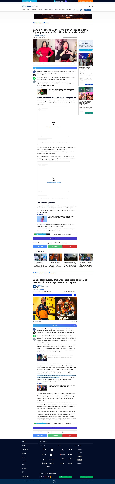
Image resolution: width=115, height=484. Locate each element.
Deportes (45, 9)
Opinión (56, 9)
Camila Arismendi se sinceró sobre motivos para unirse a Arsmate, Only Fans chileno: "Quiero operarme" (61, 217)
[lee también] (42, 92)
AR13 (47, 206)
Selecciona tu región (27, 1)
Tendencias (51, 9)
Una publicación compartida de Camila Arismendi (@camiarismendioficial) (54, 142)
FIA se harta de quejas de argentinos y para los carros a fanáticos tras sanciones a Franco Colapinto (61, 386)
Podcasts (23, 9)
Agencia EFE (39, 285)
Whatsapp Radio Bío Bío (87, 477)
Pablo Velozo (41, 289)
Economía (41, 9)
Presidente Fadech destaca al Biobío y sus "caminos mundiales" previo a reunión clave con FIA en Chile (60, 356)
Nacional (28, 9)
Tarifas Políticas (25, 476)
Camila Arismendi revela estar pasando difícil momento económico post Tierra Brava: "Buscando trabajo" (61, 90)
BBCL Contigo (68, 9)
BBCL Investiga (62, 9)
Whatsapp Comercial (66, 476)
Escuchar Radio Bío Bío (86, 1)
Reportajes (24, 468)
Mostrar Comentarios (54, 238)
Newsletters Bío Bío (59, 1)
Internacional (34, 9)
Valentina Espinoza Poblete (40, 35)
